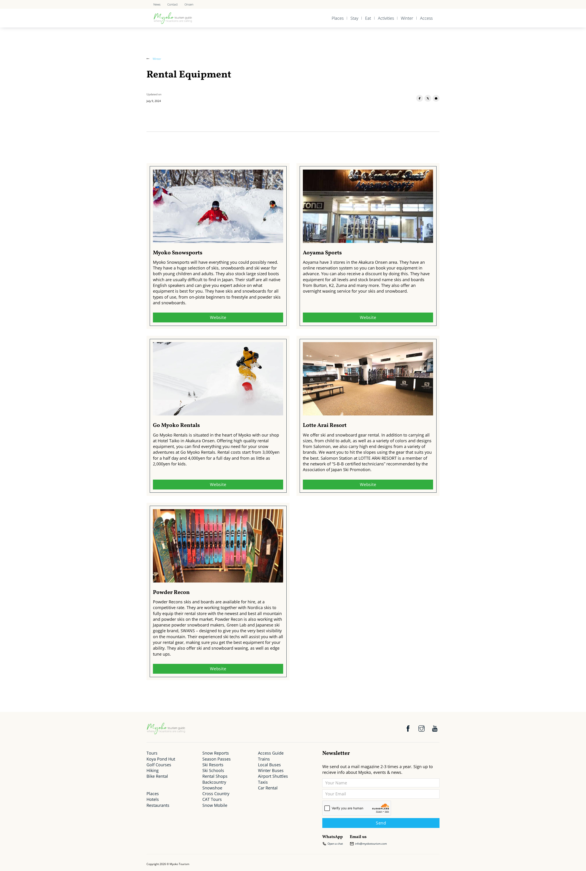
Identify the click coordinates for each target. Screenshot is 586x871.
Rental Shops (215, 776)
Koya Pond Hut (160, 759)
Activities (386, 18)
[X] (427, 98)
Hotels (152, 799)
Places (338, 18)
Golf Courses (158, 764)
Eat (368, 18)
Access (426, 18)
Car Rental (268, 788)
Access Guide (271, 753)
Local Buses (269, 764)
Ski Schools (213, 770)
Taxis (263, 782)
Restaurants (157, 805)
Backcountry (214, 782)
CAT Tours (212, 799)
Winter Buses (271, 770)
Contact (172, 4)
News (156, 4)
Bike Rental (157, 776)
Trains (264, 759)
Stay (354, 18)
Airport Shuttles (273, 776)
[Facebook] (419, 98)
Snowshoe (212, 788)
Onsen (188, 4)
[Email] (436, 98)
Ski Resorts (212, 764)
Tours (151, 753)
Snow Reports (215, 753)
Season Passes (216, 759)
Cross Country (215, 793)
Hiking (152, 770)
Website (218, 317)
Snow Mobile (214, 805)
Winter (407, 18)
